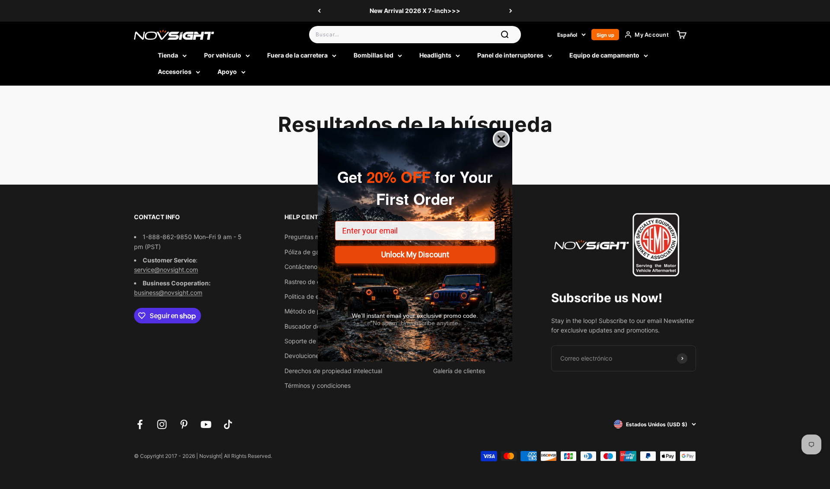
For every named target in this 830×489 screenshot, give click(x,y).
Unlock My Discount (415, 254)
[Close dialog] (501, 139)
